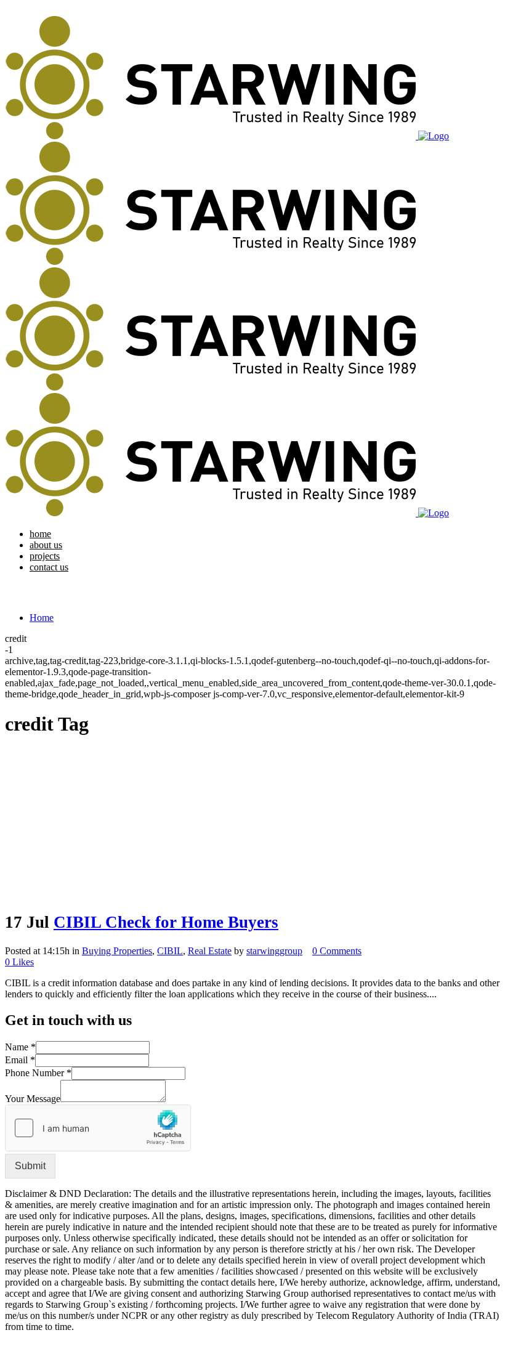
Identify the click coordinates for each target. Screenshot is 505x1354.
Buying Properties (117, 951)
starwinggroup (274, 951)
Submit (30, 1166)
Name (20, 1047)
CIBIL (170, 951)
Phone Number (38, 1073)
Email (20, 1060)
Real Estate (210, 951)
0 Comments (337, 951)
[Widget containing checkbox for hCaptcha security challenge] (98, 1128)
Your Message (32, 1098)
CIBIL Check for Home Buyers (166, 922)
